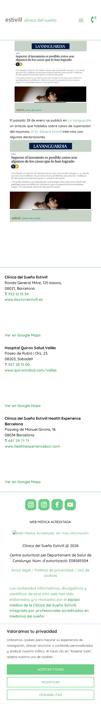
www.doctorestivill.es (24, 299)
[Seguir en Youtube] (70, 504)
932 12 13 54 (18, 294)
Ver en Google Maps (23, 335)
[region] (50, 664)
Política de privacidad (54, 570)
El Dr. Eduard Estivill (46, 131)
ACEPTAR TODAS (51, 669)
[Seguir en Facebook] (57, 504)
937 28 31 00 (19, 364)
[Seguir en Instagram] (30, 504)
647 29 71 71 (18, 440)
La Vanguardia (79, 120)
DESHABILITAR (50, 695)
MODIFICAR (50, 682)
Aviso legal (21, 570)
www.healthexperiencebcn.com (32, 446)
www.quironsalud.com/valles (31, 370)
